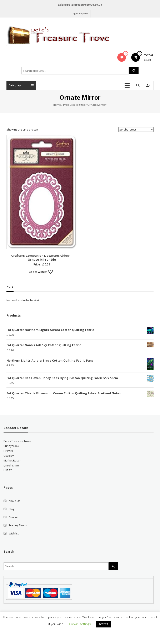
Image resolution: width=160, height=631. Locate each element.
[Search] (134, 70)
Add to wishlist (38, 272)
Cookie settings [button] (80, 624)
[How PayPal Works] (39, 591)
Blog (11, 509)
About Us (14, 501)
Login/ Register (80, 13)
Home (57, 105)
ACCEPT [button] (103, 624)
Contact (13, 517)
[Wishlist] (121, 57)
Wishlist (14, 533)
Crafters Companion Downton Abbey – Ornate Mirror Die (41, 257)
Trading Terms (18, 525)
